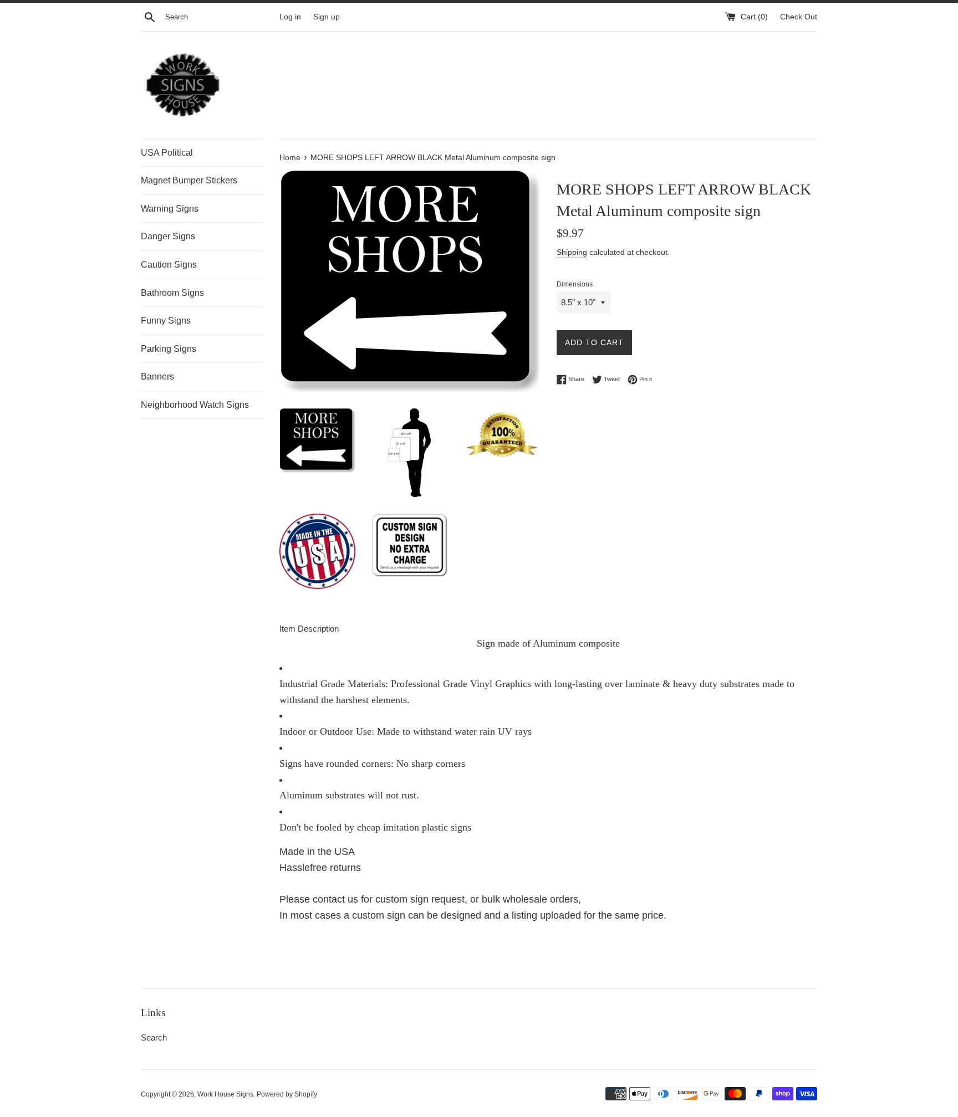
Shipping (572, 252)
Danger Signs (168, 236)
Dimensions (575, 284)
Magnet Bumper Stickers (189, 180)
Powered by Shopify (287, 1094)
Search (154, 1037)
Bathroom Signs (172, 293)
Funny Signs (166, 320)
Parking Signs (168, 348)
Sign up (326, 17)
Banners (157, 376)
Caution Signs (169, 264)
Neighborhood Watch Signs (195, 404)
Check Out (798, 17)
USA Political (167, 152)
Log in (290, 17)
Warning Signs (169, 208)
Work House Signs (225, 1094)
